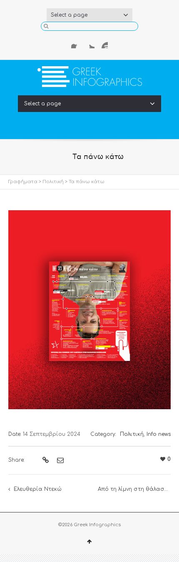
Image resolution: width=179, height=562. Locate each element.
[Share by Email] (59, 460)
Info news (159, 434)
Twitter (89, 43)
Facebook (76, 43)
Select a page (69, 15)
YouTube (103, 43)
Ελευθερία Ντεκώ (38, 489)
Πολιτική (53, 181)
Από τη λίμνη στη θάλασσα (135, 489)
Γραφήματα (22, 181)
